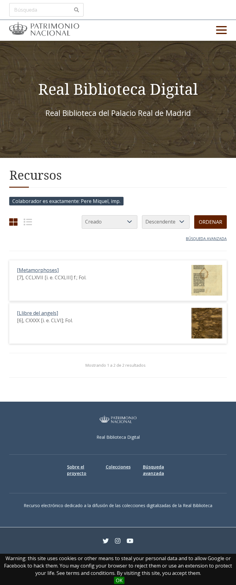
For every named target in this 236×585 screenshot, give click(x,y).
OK (119, 580)
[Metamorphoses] (38, 270)
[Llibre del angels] (37, 313)
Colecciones (118, 467)
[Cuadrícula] (13, 222)
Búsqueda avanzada (206, 238)
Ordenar (210, 222)
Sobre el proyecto (76, 470)
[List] (28, 222)
